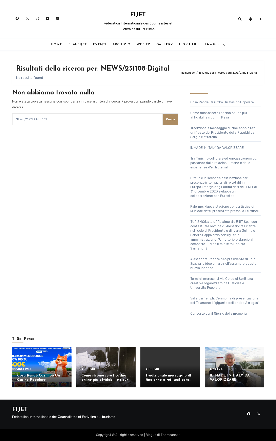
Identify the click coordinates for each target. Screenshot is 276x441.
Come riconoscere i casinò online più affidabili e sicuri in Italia (105, 380)
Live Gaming (215, 44)
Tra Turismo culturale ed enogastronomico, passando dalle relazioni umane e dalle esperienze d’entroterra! (223, 163)
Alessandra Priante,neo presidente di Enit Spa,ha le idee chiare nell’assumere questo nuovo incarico (223, 263)
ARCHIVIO (122, 44)
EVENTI (99, 44)
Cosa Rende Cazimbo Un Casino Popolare (222, 102)
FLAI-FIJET (77, 44)
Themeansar (170, 435)
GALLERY (164, 44)
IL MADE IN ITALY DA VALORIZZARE (217, 148)
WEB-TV (143, 44)
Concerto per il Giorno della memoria (218, 313)
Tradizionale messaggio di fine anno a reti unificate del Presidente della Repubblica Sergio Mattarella (223, 132)
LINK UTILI (189, 44)
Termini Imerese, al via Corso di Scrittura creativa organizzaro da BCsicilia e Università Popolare (221, 283)
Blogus (151, 435)
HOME (56, 44)
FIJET (138, 15)
